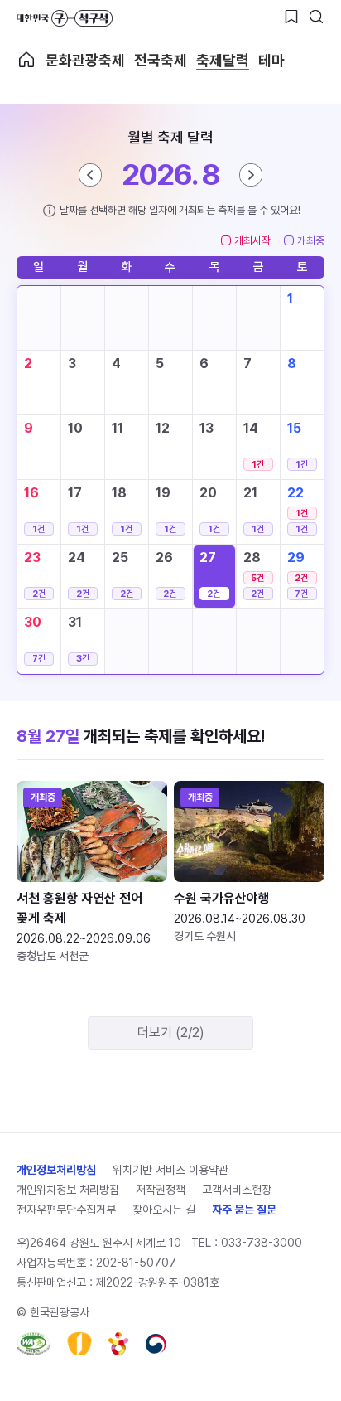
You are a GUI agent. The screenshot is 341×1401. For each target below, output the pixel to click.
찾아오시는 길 (163, 1209)
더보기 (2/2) (170, 1032)
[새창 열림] (33, 1343)
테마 (271, 60)
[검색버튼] (316, 16)
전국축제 (160, 60)
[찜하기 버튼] (291, 16)
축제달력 (222, 60)
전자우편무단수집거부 (66, 1209)
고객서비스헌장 (236, 1189)
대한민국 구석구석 (65, 18)
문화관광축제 (85, 60)
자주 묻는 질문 (244, 1209)
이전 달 (90, 175)
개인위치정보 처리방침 (68, 1189)
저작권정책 (160, 1189)
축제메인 (26, 60)
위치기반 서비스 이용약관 (170, 1169)
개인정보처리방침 (56, 1169)
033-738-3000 (261, 1242)
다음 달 (250, 175)
